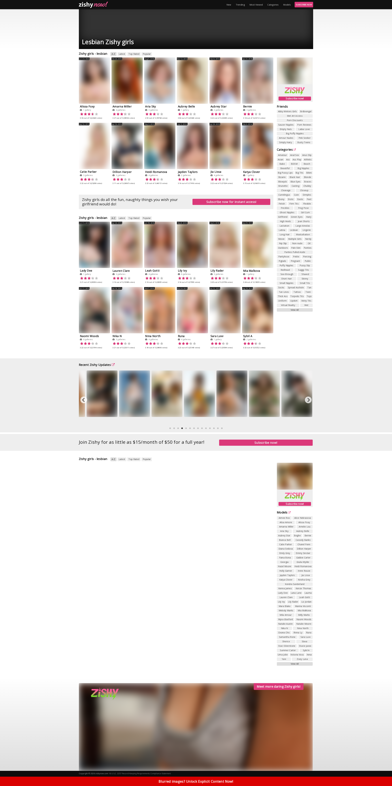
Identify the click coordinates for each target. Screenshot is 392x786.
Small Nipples (287, 283)
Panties (307, 247)
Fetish (282, 203)
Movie (281, 238)
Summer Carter (288, 650)
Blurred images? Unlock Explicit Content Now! (196, 781)
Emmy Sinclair (303, 553)
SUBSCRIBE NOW (304, 4)
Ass (288, 159)
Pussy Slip (305, 265)
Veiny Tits (306, 300)
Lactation (284, 225)
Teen (308, 291)
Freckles (285, 207)
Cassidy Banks (303, 539)
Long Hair (285, 234)
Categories (273, 4)
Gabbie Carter (303, 557)
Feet (309, 199)
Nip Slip (283, 243)
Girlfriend (282, 216)
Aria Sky (150, 106)
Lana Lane (296, 592)
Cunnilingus (284, 194)
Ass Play (297, 159)
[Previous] (83, 400)
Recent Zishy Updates (95, 365)
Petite (296, 256)
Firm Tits (294, 203)
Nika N (117, 336)
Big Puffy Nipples (295, 133)
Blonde (307, 177)
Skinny (305, 278)
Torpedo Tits (297, 296)
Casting (295, 185)
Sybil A (247, 336)
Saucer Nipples (286, 124)
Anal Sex (294, 155)
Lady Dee (86, 270)
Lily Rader (217, 270)
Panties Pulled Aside (294, 252)
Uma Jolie (283, 654)
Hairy (308, 216)
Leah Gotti (152, 270)
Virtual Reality (288, 305)
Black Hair (295, 177)
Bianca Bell (284, 539)
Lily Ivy (182, 270)
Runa (181, 336)
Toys (309, 296)
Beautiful (285, 168)
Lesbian (294, 230)
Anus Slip (307, 155)
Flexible (307, 203)
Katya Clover (251, 172)
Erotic (291, 199)
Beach (307, 163)
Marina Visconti (303, 606)
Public (308, 260)
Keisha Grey (304, 579)
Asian (280, 159)
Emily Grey (284, 553)
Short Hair (286, 278)
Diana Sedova (286, 548)
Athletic (308, 159)
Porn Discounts (295, 120)
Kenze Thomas (303, 588)
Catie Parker (88, 172)
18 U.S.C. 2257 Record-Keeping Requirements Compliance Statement (140, 773)
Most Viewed (256, 4)
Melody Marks (286, 610)
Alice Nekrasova (302, 517)
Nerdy (308, 238)
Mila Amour (286, 614)
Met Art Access (295, 115)
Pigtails (282, 260)
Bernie (247, 106)
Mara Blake (284, 606)
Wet (306, 305)
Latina (282, 230)
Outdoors (283, 247)
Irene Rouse (304, 570)
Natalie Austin (285, 623)
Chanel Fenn (304, 544)
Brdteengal (305, 111)
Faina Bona (285, 557)
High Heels (285, 221)
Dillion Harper (122, 172)
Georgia (284, 562)
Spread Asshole (296, 287)
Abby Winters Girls (287, 111)
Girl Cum (305, 212)
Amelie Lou (304, 526)
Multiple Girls (295, 238)
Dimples (307, 194)
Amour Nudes (286, 137)
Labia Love (304, 129)
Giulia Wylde (303, 562)
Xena (309, 654)
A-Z (113, 53)
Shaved (305, 274)
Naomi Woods (89, 336)
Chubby (307, 185)
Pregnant (295, 260)
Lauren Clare (121, 271)
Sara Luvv (217, 336)
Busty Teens (303, 142)
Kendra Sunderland (294, 584)
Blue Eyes (295, 181)
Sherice (286, 641)
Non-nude (297, 243)
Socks (281, 287)
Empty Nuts (286, 129)
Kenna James (285, 588)
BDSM (294, 163)
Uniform (282, 300)
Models (287, 4)
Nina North (152, 336)
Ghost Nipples (287, 212)
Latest (122, 53)
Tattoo (297, 291)
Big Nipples (303, 168)
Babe (282, 163)
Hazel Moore (284, 566)
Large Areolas (303, 225)
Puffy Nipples (286, 265)
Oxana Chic (284, 632)
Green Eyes (297, 216)
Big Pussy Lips (285, 172)
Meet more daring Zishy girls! (278, 686)
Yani (284, 659)
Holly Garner (285, 570)
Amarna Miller (122, 106)
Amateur (282, 155)
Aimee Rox (284, 517)
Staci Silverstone (286, 645)
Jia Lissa (216, 172)
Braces (307, 181)
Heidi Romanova (156, 172)
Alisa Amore (286, 522)
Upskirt (294, 300)
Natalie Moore (303, 623)
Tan (309, 287)
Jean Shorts (304, 221)
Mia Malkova (251, 271)
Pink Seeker (305, 137)
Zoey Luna (302, 659)
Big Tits (299, 172)
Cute (296, 194)
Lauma (308, 592)
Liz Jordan (306, 601)
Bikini (309, 172)
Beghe (297, 535)
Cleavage (285, 190)
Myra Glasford (285, 619)
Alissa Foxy (87, 106)
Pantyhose (283, 256)
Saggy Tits (303, 269)
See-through (287, 274)
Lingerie (307, 230)
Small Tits (305, 283)
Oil (309, 243)
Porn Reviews (304, 124)
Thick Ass (283, 296)
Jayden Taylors (188, 172)
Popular (147, 53)
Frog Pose (303, 207)
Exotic (300, 199)
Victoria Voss (297, 654)
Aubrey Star (219, 106)
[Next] (308, 400)
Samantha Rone (287, 636)
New (228, 4)
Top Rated (133, 53)
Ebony (281, 199)
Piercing (307, 256)
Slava (304, 641)
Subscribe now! (295, 98)
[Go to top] (383, 776)
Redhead (285, 269)
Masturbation (303, 234)
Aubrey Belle (186, 106)
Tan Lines (284, 291)
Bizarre (282, 177)
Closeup (304, 190)
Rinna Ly (298, 632)
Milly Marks (304, 614)
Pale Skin (296, 247)
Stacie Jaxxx (305, 645)
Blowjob (282, 181)
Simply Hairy (285, 142)
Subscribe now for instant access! (231, 202)
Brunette (282, 185)
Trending (240, 4)
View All (295, 309)
